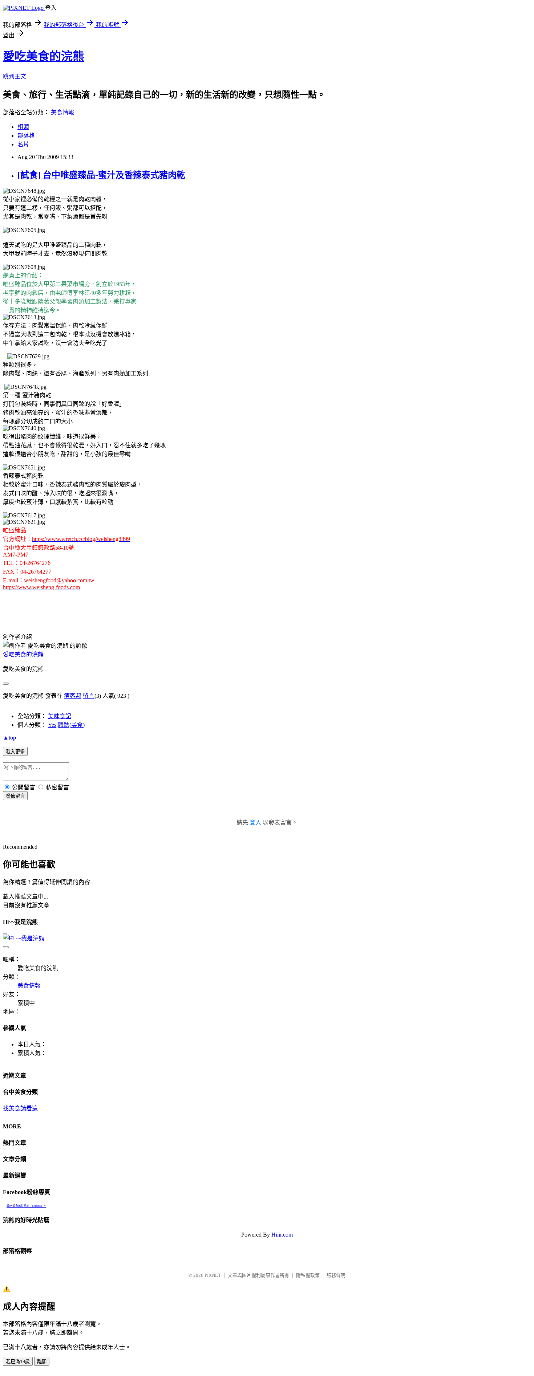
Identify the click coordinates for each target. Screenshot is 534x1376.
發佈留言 (15, 796)
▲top (9, 737)
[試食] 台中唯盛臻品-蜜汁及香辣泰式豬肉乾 (101, 175)
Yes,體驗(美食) (66, 725)
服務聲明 (336, 1275)
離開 (41, 1361)
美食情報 (62, 112)
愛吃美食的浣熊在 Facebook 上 (26, 1206)
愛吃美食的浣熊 (43, 56)
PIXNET (213, 1275)
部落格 (26, 136)
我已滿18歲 (18, 1361)
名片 (23, 144)
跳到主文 (14, 76)
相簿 (23, 127)
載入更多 (15, 751)
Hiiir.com (282, 1235)
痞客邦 (72, 696)
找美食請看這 (20, 1108)
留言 (88, 696)
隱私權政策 (308, 1275)
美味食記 (59, 716)
